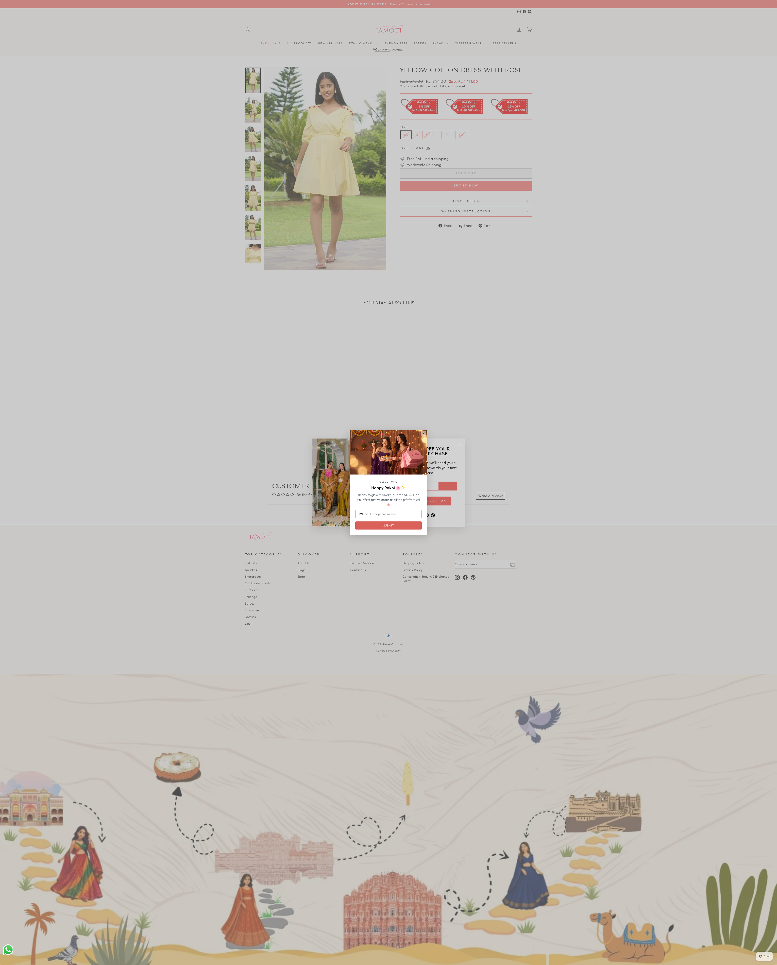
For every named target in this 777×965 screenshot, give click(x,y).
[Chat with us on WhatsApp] (8, 950)
